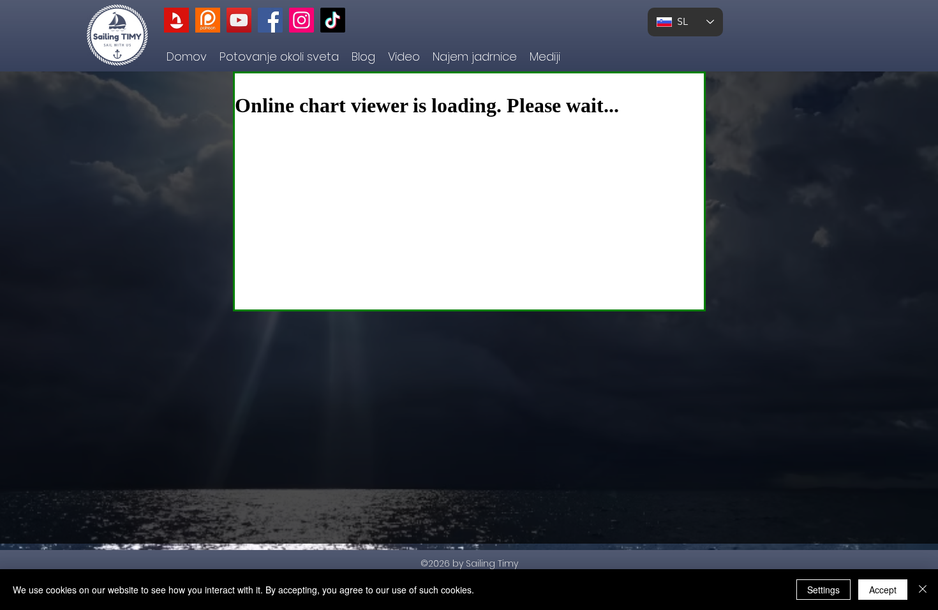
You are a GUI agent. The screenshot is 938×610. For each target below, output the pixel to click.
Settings (823, 589)
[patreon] (207, 20)
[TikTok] (332, 20)
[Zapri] (922, 589)
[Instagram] (301, 20)
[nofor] (176, 20)
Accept (883, 589)
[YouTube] (239, 20)
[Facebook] (270, 20)
